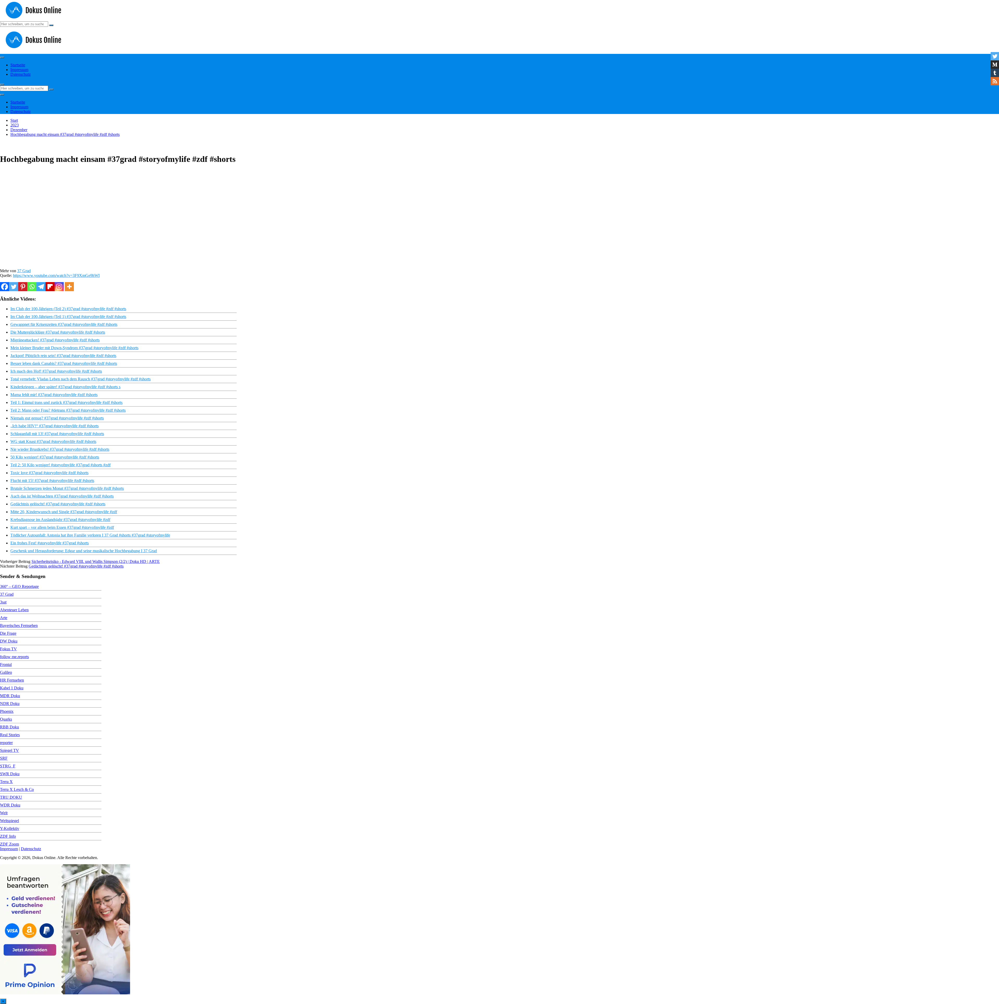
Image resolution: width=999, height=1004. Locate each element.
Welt (4, 813)
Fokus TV (8, 649)
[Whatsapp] (31, 286)
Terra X (6, 781)
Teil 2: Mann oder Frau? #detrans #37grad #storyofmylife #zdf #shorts (68, 410)
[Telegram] (41, 286)
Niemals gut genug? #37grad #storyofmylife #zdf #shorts (57, 418)
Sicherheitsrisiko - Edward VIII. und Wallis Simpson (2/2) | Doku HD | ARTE (95, 561)
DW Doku (8, 641)
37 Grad (24, 271)
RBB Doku (9, 727)
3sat (3, 602)
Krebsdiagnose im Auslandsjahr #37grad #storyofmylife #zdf (60, 519)
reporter (6, 742)
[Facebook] (4, 286)
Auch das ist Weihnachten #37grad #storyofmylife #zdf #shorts (62, 496)
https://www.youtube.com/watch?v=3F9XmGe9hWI (56, 275)
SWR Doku (10, 774)
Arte (3, 617)
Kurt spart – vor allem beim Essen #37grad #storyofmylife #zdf (62, 527)
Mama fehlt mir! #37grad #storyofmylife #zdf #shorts (54, 394)
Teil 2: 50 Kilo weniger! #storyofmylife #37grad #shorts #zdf (60, 465)
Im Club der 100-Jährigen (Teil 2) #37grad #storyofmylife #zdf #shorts (68, 309)
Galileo (6, 672)
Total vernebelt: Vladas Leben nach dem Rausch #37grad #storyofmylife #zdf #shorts (80, 379)
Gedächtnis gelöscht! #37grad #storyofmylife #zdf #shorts (57, 504)
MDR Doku (10, 696)
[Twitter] (13, 286)
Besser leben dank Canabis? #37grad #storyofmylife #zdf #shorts (63, 363)
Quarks (6, 719)
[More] (69, 286)
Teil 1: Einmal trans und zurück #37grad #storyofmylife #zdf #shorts (66, 402)
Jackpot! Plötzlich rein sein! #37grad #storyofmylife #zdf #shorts (63, 355)
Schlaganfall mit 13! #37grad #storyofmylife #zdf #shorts (57, 433)
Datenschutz (20, 74)
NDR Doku (10, 703)
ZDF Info (8, 836)
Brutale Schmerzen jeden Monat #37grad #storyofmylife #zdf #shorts (67, 488)
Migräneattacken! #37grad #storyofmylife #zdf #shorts (55, 340)
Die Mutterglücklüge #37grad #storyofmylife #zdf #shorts (57, 332)
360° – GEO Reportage (19, 586)
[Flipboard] (50, 286)
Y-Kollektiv (9, 828)
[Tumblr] (995, 73)
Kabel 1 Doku (11, 688)
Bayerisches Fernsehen (19, 625)
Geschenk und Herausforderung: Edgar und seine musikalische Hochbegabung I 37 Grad (83, 551)
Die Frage (8, 633)
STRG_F (7, 766)
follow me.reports (14, 656)
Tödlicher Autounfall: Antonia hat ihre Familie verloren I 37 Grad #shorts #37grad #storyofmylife (90, 535)
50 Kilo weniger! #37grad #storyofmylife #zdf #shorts (54, 457)
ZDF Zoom (9, 844)
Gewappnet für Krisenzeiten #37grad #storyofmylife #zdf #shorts (63, 324)
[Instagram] (59, 286)
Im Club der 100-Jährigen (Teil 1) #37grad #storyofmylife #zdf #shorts (68, 316)
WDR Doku (10, 805)
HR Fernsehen (12, 680)
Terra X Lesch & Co (17, 789)
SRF (4, 758)
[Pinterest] (22, 286)
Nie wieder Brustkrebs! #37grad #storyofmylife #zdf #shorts (59, 449)
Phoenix (7, 711)
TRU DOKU (11, 797)
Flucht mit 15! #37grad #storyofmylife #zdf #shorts (52, 480)
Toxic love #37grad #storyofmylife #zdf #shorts (49, 473)
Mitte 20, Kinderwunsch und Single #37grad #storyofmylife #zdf (63, 512)
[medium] (995, 64)
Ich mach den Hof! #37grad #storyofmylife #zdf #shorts (56, 371)
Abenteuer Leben (14, 610)
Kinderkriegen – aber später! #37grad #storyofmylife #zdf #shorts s (65, 387)
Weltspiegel (9, 820)
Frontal (6, 664)
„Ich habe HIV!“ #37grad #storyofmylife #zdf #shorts (54, 426)
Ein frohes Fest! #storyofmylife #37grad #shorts (49, 543)
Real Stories (10, 735)
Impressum (19, 69)
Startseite (17, 65)
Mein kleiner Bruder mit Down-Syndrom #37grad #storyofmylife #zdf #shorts (74, 348)
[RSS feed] (995, 81)
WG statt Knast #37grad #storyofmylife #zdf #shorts (53, 441)
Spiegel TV (9, 750)
